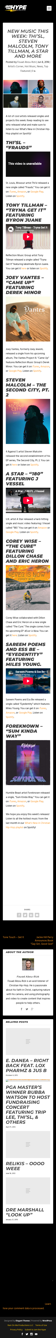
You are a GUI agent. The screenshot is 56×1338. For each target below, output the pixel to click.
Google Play (36, 192)
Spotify (20, 196)
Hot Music (30, 67)
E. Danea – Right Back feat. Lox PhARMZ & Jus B (27, 1065)
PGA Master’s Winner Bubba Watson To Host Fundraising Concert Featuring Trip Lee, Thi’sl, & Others (28, 1104)
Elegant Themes (23, 1320)
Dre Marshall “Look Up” (25, 1212)
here (23, 269)
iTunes (12, 192)
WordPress (47, 1320)
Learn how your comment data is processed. (27, 1306)
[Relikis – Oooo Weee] (28, 1144)
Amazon (21, 192)
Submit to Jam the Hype (35, 1330)
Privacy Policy (16, 1330)
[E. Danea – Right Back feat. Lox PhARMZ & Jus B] (28, 1041)
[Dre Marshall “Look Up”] (28, 1190)
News (40, 67)
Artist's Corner (15, 67)
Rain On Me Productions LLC (20, 1325)
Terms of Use (41, 1325)
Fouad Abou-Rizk (26, 62)
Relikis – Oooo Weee (25, 1166)
